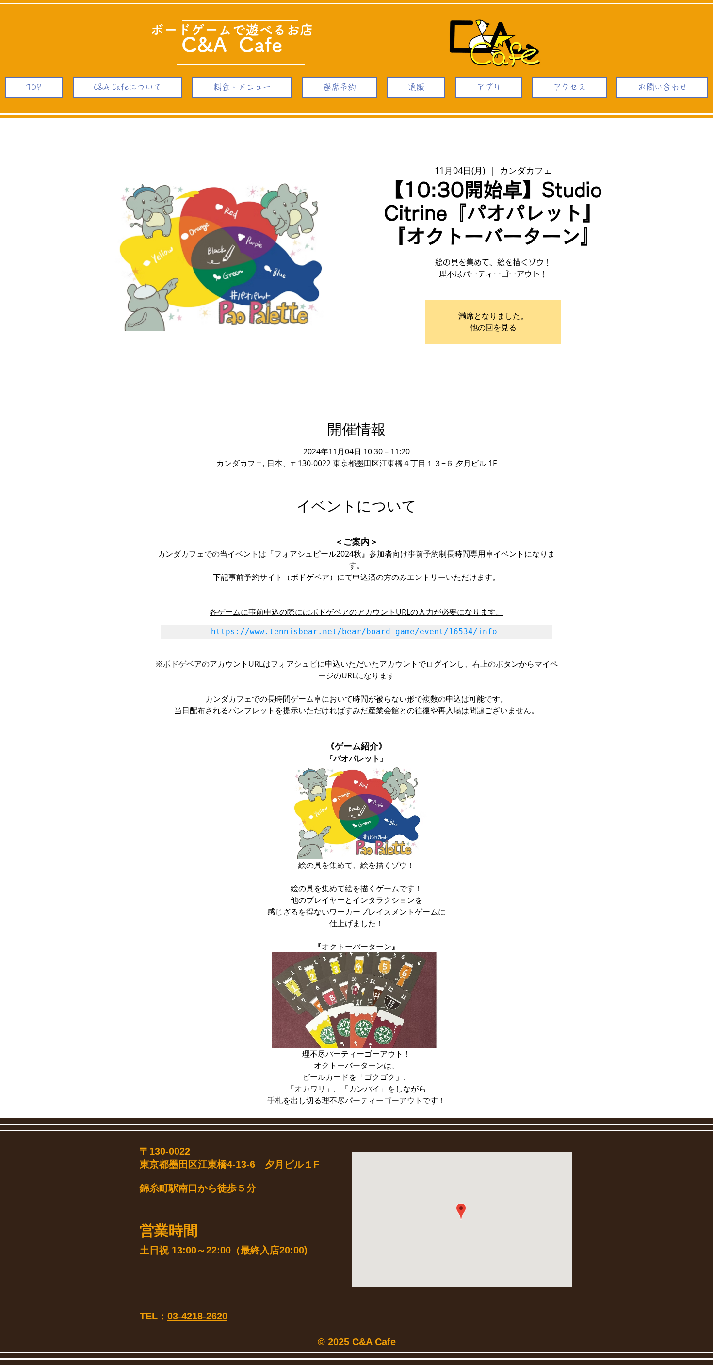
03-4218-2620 (197, 1316)
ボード (170, 29)
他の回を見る (493, 327)
